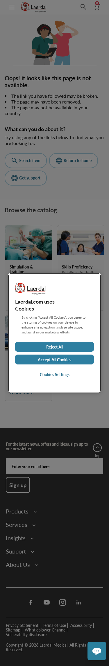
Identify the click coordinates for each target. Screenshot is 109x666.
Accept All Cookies (54, 359)
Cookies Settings (54, 374)
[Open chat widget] (96, 651)
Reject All (54, 347)
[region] (54, 333)
